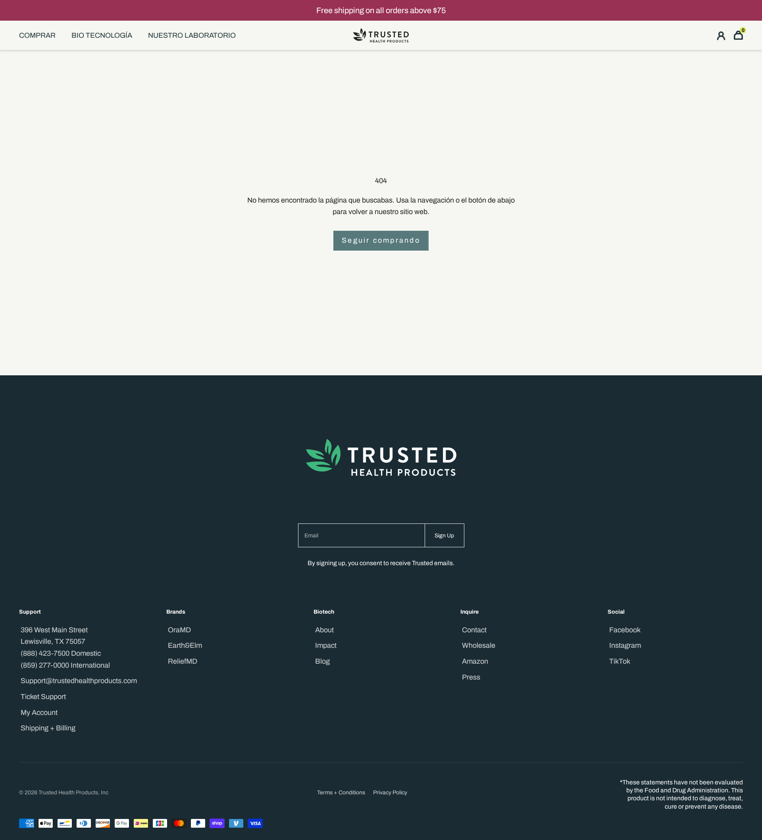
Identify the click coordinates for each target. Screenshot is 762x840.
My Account (39, 712)
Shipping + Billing (48, 728)
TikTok (619, 661)
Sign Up (444, 536)
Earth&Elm (185, 645)
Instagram (625, 645)
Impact (326, 645)
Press (471, 677)
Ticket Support (43, 697)
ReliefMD (182, 661)
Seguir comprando (381, 240)
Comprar (37, 35)
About (324, 630)
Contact (474, 630)
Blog (322, 661)
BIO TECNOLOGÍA (101, 35)
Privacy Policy (390, 793)
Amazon (475, 661)
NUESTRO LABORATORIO (192, 35)
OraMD (179, 630)
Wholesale (478, 645)
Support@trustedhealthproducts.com (79, 681)
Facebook (625, 630)
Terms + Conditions (341, 793)
